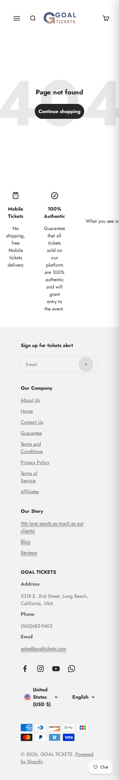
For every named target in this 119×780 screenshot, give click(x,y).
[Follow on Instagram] (40, 669)
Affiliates (30, 491)
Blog (25, 541)
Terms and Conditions (32, 448)
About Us (30, 400)
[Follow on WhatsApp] (71, 669)
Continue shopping (59, 111)
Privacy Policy (35, 462)
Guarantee (31, 433)
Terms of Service (29, 477)
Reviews (29, 552)
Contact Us (32, 422)
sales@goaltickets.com (43, 648)
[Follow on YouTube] (56, 669)
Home (27, 411)
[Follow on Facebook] (25, 669)
